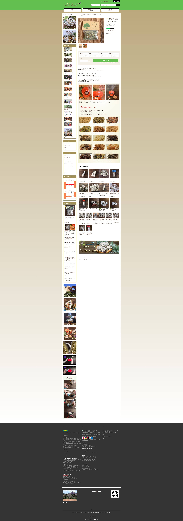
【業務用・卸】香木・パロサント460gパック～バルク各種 (70, 238)
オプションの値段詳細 (103, 62)
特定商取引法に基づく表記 (115, 62)
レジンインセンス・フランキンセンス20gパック (72, 231)
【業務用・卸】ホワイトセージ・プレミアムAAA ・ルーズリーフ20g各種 (89, 220)
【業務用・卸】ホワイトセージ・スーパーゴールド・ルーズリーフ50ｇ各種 (102, 220)
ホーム (79, 14)
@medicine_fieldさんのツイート (68, 14)
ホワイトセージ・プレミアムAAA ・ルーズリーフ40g (103, 209)
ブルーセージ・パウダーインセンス (70, 272)
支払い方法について (77, 512)
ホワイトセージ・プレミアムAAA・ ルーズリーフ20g (114, 209)
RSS (107, 512)
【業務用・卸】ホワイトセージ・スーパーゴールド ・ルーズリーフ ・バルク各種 (96, 220)
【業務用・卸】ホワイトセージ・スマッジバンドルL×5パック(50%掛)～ (114, 194)
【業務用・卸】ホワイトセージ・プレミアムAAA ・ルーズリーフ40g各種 (82, 220)
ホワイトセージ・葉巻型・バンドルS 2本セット (93, 179)
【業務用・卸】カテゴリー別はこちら (86, 14)
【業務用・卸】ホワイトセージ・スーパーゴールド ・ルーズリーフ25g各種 (109, 220)
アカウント (102, 1)
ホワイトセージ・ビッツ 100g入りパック (103, 179)
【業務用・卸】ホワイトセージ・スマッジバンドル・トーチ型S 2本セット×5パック (89, 233)
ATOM (110, 512)
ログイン (111, 1)
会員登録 (106, 1)
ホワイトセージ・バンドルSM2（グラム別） (114, 179)
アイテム (117, 1)
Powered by (86, 519)
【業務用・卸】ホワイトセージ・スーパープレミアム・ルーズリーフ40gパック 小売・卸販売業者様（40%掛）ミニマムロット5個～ (70, 243)
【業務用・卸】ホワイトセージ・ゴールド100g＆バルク (116, 220)
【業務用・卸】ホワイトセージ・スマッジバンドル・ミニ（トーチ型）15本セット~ (83, 194)
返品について (109, 62)
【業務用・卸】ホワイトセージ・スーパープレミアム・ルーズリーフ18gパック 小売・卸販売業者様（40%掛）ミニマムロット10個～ (70, 218)
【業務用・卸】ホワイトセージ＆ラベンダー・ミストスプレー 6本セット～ (70, 264)
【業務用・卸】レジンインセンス (96, 14)
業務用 (82, 15)
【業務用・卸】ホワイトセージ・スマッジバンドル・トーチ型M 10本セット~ (93, 194)
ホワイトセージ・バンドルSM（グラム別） (83, 209)
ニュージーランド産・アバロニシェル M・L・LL (70, 276)
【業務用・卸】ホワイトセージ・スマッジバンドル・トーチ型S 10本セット (82, 233)
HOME (72, 10)
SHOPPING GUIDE (91, 10)
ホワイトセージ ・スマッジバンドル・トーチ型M (103, 194)
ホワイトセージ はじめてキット (93, 208)
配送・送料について (84, 512)
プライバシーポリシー (103, 512)
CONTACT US (110, 10)
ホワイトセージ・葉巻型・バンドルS (83, 179)
